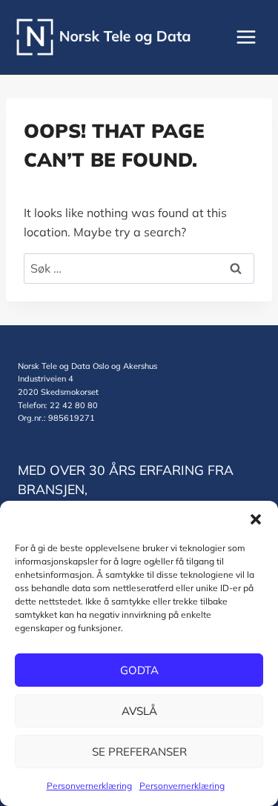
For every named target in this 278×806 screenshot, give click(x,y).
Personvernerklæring (89, 785)
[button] (255, 519)
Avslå (139, 711)
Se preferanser (139, 752)
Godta (139, 670)
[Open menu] (245, 36)
